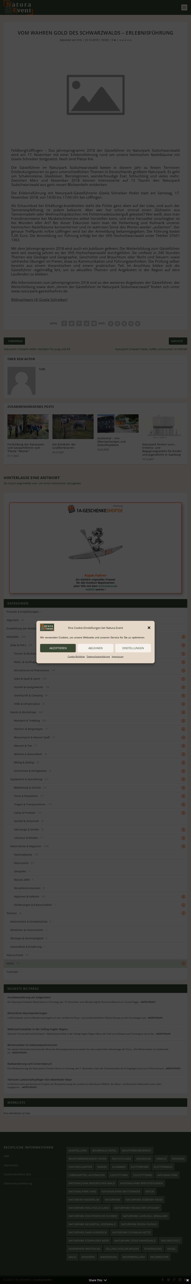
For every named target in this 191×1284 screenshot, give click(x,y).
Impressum (117, 656)
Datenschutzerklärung (98, 656)
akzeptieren (58, 648)
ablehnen (95, 648)
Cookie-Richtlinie (76, 656)
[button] (149, 628)
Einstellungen (133, 648)
